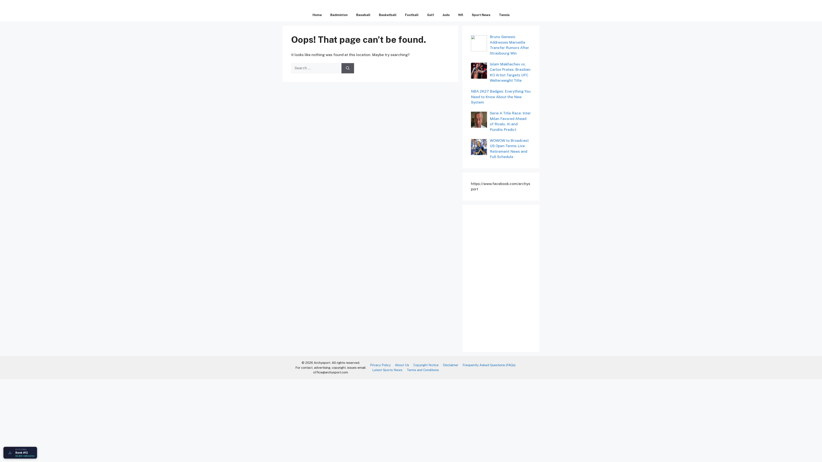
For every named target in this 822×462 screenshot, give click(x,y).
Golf (430, 15)
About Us (402, 365)
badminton (339, 15)
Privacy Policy (380, 365)
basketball (387, 15)
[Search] (347, 68)
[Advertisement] (503, 277)
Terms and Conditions (423, 370)
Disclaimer (450, 365)
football (411, 15)
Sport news (481, 15)
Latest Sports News (387, 370)
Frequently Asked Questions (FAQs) (489, 365)
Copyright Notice (426, 365)
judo (446, 15)
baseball (363, 15)
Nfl (460, 15)
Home (317, 15)
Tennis (504, 15)
